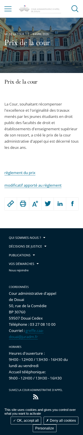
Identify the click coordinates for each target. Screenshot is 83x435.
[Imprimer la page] (23, 203)
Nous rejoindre (19, 270)
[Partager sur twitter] (48, 203)
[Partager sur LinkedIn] (60, 203)
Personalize (44, 428)
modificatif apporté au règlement (33, 185)
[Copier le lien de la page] (11, 203)
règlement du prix (19, 172)
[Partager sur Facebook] (72, 203)
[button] (75, 8)
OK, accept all (27, 420)
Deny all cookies (62, 420)
